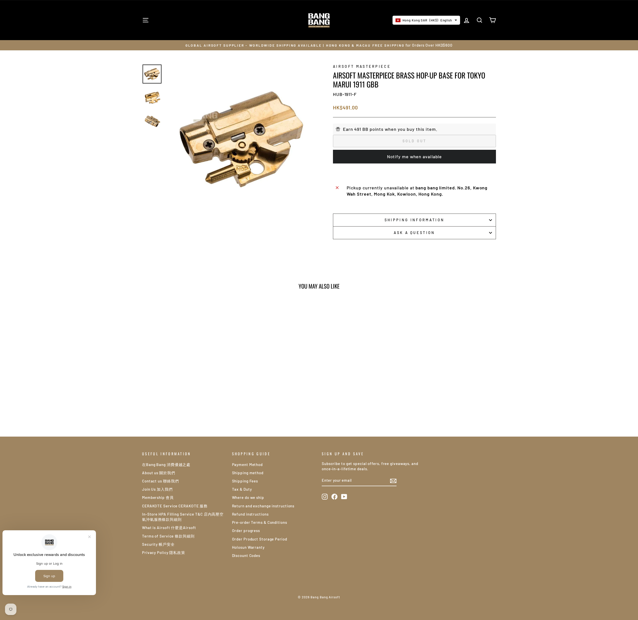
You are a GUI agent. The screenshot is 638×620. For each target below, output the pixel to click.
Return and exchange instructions (263, 506)
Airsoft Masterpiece (362, 66)
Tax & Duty (242, 489)
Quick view (184, 380)
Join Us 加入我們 (157, 489)
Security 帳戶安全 (158, 544)
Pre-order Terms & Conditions (259, 522)
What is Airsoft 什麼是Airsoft (169, 527)
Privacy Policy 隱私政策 (163, 552)
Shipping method (248, 472)
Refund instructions (250, 514)
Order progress (246, 530)
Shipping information (414, 220)
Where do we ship (248, 497)
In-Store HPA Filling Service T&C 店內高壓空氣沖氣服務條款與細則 (183, 517)
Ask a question (414, 233)
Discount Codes (246, 555)
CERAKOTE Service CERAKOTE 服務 (175, 506)
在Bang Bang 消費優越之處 (166, 464)
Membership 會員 (158, 497)
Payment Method (247, 464)
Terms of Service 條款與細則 (168, 536)
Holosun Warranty (248, 547)
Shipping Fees (245, 481)
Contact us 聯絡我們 (160, 481)
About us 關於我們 (158, 472)
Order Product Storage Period (259, 539)
